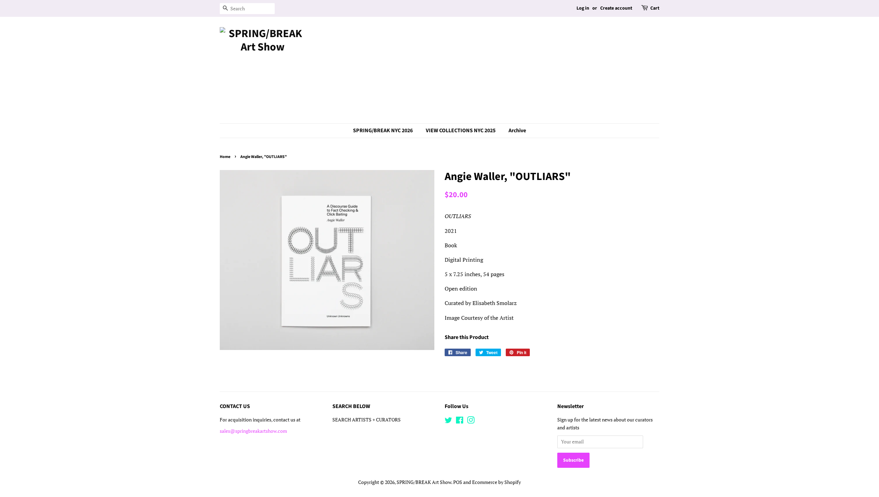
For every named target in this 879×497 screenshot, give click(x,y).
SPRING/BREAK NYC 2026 (383, 130)
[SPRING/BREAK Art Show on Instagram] (471, 421)
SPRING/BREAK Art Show (424, 482)
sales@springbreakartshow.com (253, 431)
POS (457, 482)
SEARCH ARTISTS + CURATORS (366, 420)
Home (225, 157)
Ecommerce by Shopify (496, 482)
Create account (616, 8)
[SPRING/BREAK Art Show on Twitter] (448, 421)
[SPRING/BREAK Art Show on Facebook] (460, 421)
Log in (583, 8)
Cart (654, 8)
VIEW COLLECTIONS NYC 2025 (460, 130)
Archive (517, 130)
